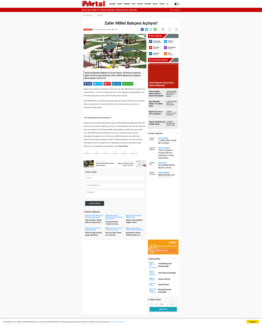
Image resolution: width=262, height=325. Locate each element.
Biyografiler (133, 10)
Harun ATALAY (164, 279)
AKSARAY (112, 4)
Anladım (253, 321)
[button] (176, 133)
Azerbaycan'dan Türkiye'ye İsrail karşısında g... (112, 224)
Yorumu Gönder (94, 203)
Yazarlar (104, 10)
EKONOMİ (147, 4)
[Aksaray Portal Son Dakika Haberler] (93, 3)
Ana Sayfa (89, 15)
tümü (175, 258)
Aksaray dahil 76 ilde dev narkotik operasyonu (113, 235)
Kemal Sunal (163, 284)
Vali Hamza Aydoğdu (167, 273)
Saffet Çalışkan (164, 148)
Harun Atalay (163, 138)
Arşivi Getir (163, 309)
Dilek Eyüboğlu (163, 173)
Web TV (96, 10)
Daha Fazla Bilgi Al (117, 322)
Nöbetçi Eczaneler (122, 10)
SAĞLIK (155, 4)
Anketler (112, 10)
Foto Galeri (87, 10)
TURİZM (140, 4)
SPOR (133, 4)
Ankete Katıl (163, 251)
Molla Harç (162, 163)
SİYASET (162, 4)
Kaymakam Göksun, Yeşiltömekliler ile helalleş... (133, 235)
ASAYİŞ (119, 4)
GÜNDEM (127, 4)
